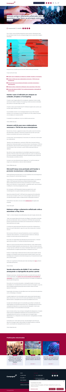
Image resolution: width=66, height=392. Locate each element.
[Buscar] (55, 3)
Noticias (9, 14)
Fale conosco (23, 380)
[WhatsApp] (29, 28)
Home (21, 373)
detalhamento (28, 200)
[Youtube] (48, 3)
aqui (36, 260)
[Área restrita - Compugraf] (53, 3)
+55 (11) (39, 375)
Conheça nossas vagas (25, 384)
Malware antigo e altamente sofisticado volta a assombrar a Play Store (24, 86)
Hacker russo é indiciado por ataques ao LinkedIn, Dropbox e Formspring (25, 76)
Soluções (22, 377)
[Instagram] (51, 3)
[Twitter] (25, 28)
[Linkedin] (46, 3)
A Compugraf (23, 375)
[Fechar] (63, 381)
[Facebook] (23, 28)
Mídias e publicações (24, 382)
